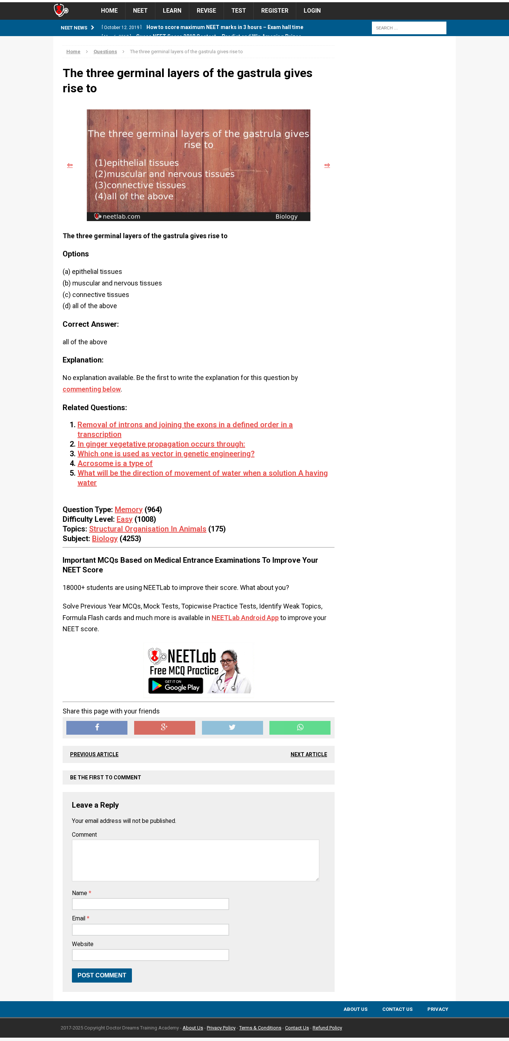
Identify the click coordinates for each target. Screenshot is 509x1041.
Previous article (94, 754)
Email (79, 918)
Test (238, 10)
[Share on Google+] (164, 728)
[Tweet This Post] (232, 728)
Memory (129, 509)
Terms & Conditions (260, 1028)
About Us (355, 1009)
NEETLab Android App (245, 618)
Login (312, 10)
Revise (206, 10)
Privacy (437, 1009)
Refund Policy (327, 1028)
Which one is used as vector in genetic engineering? (166, 453)
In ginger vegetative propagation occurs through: (161, 444)
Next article (309, 754)
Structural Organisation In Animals (147, 528)
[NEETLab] (254, 1)
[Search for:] (409, 27)
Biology (105, 538)
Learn (172, 10)
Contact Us (397, 1009)
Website (83, 944)
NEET (140, 10)
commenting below (92, 389)
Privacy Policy (221, 1028)
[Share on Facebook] (96, 728)
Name (80, 893)
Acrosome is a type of (115, 463)
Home (109, 10)
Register (274, 10)
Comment (84, 834)
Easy (125, 519)
